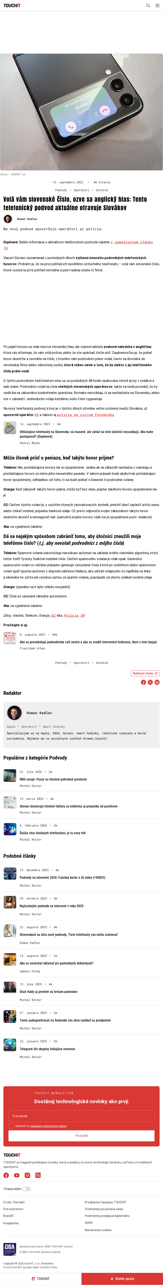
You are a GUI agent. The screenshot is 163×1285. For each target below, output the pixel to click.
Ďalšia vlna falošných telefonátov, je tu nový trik (53, 833)
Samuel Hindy (30, 971)
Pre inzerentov (13, 1209)
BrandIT (8, 1216)
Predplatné (10, 1223)
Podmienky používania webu (104, 1209)
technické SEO (14, 1267)
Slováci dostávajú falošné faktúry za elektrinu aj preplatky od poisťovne (69, 806)
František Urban (32, 648)
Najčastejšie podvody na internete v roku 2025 (51, 906)
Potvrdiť (81, 1136)
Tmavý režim (12, 1189)
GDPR (89, 1223)
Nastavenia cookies (98, 1230)
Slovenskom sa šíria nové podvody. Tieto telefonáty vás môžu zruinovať (69, 935)
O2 (37, 414)
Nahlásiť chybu (143, 673)
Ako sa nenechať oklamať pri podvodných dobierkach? (56, 963)
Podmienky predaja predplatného (107, 1216)
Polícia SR (74, 615)
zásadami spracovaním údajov (48, 1126)
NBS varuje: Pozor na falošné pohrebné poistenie (53, 779)
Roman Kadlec (27, 219)
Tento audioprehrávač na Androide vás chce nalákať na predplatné (65, 1020)
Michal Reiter (31, 785)
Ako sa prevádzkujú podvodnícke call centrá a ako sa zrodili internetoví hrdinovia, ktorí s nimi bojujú (88, 642)
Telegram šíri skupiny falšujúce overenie (47, 1049)
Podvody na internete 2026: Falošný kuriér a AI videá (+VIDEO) (62, 878)
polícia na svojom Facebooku (85, 414)
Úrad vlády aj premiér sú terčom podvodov (48, 992)
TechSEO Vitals (48, 1267)
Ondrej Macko (30, 442)
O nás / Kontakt (14, 1202)
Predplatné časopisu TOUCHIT (105, 1202)
